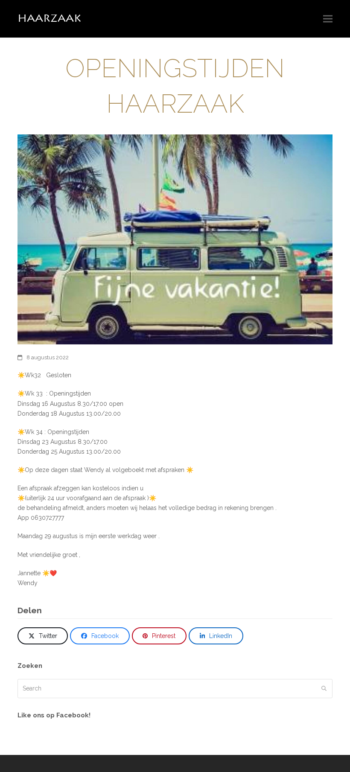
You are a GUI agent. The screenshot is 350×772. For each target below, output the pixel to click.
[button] (327, 19)
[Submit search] (324, 688)
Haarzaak (49, 18)
